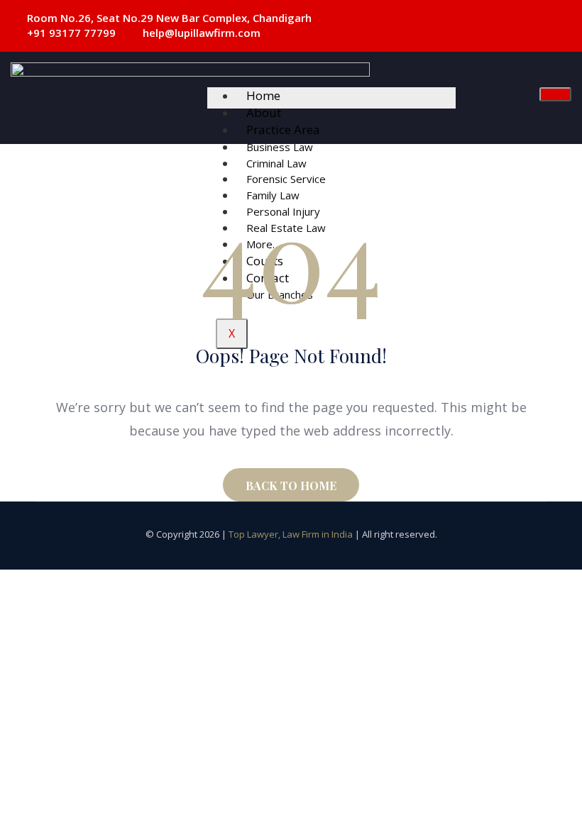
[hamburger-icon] (555, 94)
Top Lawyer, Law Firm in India (291, 534)
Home (263, 95)
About (263, 112)
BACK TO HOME (291, 485)
